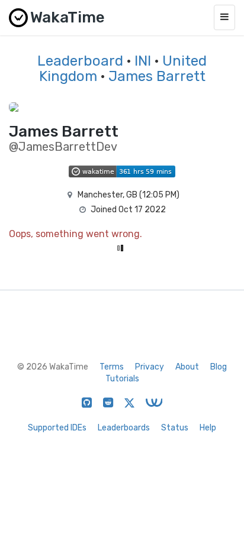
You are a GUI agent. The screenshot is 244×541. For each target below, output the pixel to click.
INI (142, 61)
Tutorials (122, 379)
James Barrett (157, 76)
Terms (111, 367)
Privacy (149, 367)
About (187, 367)
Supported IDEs (57, 428)
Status (174, 428)
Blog (218, 367)
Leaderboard (80, 61)
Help (208, 428)
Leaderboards (124, 428)
